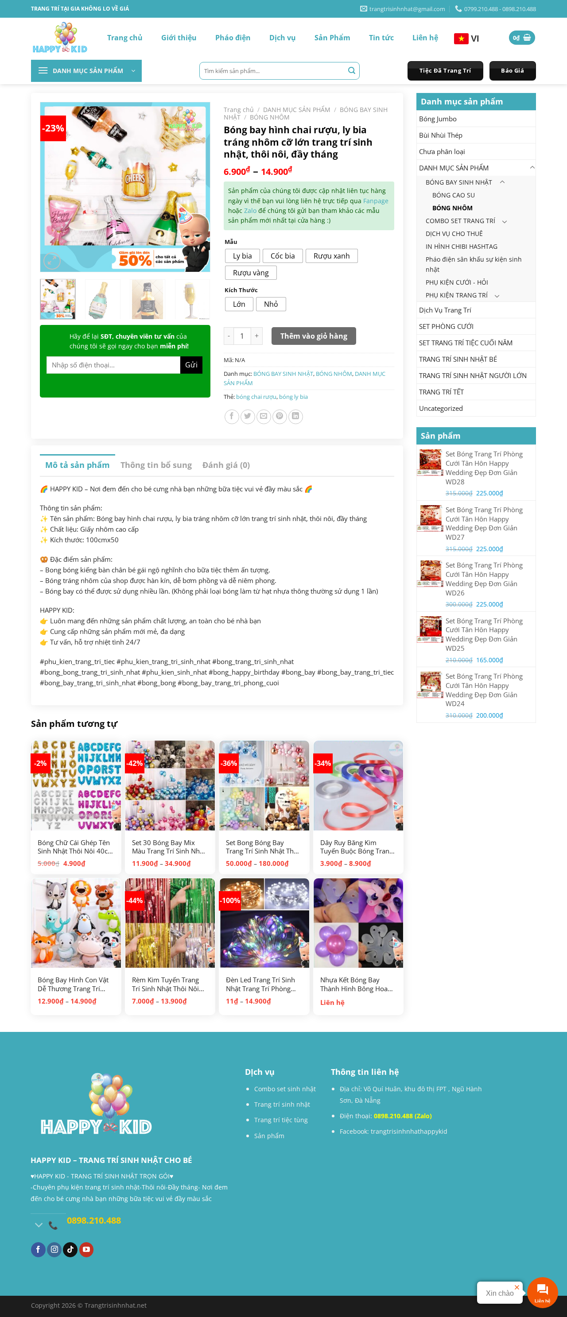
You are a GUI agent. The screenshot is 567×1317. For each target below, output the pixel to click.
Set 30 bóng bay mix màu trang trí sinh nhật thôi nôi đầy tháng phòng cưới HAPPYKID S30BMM (169, 847)
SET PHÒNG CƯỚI (446, 326)
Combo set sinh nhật (285, 1089)
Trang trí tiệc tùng (281, 1120)
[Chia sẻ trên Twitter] (248, 416)
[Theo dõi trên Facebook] (38, 1249)
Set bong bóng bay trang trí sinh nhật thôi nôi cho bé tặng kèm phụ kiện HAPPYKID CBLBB (262, 847)
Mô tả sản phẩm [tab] (77, 465)
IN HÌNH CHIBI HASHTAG (461, 246)
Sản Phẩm (332, 37)
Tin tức (381, 37)
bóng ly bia (293, 397)
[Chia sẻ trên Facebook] (232, 416)
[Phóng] (52, 261)
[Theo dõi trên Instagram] (54, 1249)
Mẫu (231, 242)
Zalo (250, 210)
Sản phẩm (269, 1136)
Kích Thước (241, 290)
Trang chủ (125, 37)
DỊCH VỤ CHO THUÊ (454, 233)
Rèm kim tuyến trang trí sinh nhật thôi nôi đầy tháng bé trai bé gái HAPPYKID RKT (165, 984)
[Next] (194, 179)
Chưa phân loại (442, 151)
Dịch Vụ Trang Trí (445, 309)
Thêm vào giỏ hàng (313, 336)
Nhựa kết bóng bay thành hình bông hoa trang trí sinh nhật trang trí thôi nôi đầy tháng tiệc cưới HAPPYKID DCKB (354, 984)
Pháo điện (233, 37)
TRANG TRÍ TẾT (441, 391)
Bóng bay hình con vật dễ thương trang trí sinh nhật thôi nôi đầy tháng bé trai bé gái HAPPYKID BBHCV (73, 984)
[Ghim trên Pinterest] (279, 416)
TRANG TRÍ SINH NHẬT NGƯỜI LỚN (473, 375)
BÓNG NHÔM (452, 208)
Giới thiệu (179, 37)
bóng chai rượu (256, 397)
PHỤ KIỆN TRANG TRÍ (457, 295)
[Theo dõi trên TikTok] (70, 1249)
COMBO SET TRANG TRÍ (460, 220)
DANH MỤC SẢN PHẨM (454, 167)
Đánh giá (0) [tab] (226, 465)
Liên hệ (425, 37)
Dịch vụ (282, 37)
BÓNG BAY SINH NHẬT (459, 182)
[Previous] (56, 179)
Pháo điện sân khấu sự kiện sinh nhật (474, 264)
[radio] (242, 256)
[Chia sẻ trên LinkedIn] (295, 416)
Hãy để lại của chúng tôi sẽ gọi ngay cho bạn (129, 341)
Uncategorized (441, 408)
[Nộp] (351, 70)
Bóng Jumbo (438, 118)
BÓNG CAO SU (453, 195)
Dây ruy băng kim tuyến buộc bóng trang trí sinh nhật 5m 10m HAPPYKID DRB (356, 847)
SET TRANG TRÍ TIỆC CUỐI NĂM (466, 342)
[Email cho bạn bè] (263, 416)
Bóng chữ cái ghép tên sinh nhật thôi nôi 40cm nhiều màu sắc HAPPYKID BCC (76, 847)
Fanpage (375, 201)
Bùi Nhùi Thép (440, 135)
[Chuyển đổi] (532, 167)
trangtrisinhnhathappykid (409, 1131)
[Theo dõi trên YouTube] (86, 1249)
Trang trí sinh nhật (282, 1104)
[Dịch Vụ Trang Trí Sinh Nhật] (60, 37)
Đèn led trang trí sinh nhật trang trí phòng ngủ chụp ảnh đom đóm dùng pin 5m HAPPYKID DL (260, 984)
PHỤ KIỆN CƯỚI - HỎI (457, 282)
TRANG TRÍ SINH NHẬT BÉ (458, 359)
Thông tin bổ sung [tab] (156, 465)
